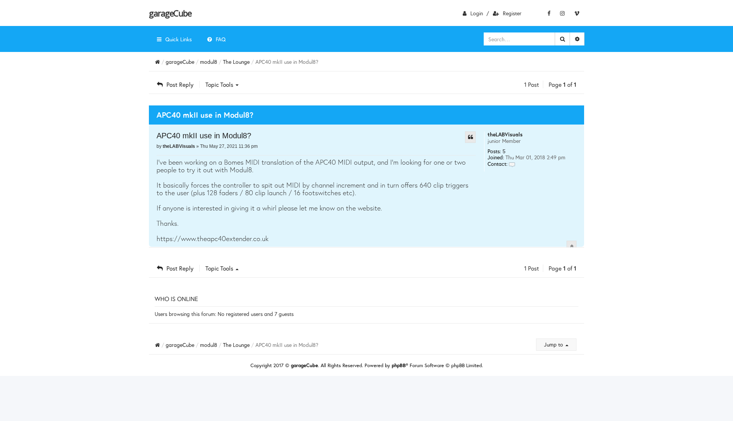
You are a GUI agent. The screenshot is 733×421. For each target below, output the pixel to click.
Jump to (554, 344)
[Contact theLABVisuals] (512, 163)
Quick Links (178, 39)
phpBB (399, 365)
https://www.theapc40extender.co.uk (212, 238)
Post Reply (180, 84)
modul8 (208, 61)
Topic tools (220, 84)
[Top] (571, 246)
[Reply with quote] (470, 137)
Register (512, 13)
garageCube (170, 13)
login (476, 13)
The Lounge (236, 61)
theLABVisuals (505, 134)
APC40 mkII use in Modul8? (204, 135)
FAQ (221, 39)
